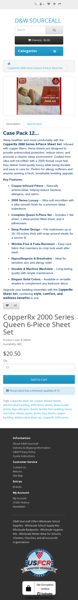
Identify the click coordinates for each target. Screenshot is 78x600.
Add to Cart (39, 379)
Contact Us (19, 467)
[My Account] (42, 4)
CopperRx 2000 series (55, 417)
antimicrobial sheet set (27, 417)
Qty (5, 360)
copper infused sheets (47, 401)
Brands (17, 487)
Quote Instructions (24, 456)
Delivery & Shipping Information (31, 448)
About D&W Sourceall (25, 443)
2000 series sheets (41, 405)
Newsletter (19, 506)
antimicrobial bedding (16, 405)
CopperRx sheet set (21, 401)
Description (13, 124)
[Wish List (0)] (48, 4)
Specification (34, 124)
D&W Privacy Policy (24, 452)
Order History (21, 502)
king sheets (48, 413)
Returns (17, 471)
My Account (19, 498)
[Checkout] (59, 4)
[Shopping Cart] (54, 4)
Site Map (18, 475)
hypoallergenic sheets (25, 409)
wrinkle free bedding (51, 409)
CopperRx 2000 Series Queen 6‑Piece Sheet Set (34, 68)
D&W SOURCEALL (38, 20)
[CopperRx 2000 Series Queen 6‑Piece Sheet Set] (39, 96)
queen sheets (33, 413)
